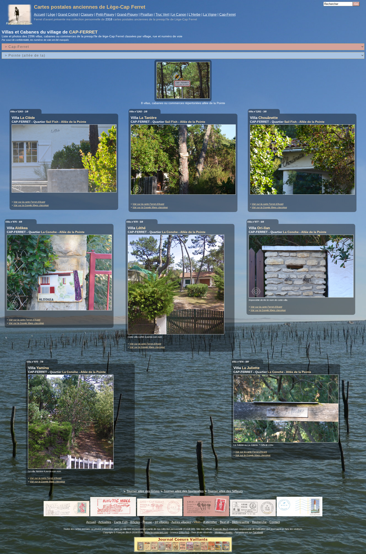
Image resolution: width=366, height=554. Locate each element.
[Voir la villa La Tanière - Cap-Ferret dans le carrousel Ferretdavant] (184, 193)
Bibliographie (240, 522)
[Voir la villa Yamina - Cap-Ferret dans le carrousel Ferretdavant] (72, 467)
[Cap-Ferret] (183, 97)
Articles (135, 522)
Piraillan (146, 14)
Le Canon (178, 14)
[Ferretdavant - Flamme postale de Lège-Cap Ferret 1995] (206, 515)
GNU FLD (184, 532)
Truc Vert (162, 14)
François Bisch (220, 529)
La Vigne (210, 14)
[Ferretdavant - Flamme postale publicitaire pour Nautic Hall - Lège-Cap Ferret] (113, 515)
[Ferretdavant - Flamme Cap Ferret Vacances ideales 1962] (66, 515)
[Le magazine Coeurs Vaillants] (183, 550)
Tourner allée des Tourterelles (184, 491)
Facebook (258, 532)
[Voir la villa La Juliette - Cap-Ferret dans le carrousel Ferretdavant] (287, 441)
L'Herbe (195, 14)
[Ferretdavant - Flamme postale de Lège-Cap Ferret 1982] (160, 515)
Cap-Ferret (227, 14)
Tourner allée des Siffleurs (225, 491)
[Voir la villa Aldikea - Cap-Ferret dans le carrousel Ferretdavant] (60, 309)
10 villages (162, 522)
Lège (51, 14)
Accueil (39, 14)
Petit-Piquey (105, 14)
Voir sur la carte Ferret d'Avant (29, 202)
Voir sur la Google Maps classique (31, 205)
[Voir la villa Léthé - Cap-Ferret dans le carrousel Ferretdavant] (177, 333)
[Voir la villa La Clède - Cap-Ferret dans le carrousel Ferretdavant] (65, 191)
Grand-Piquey (127, 14)
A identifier (210, 522)
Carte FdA (121, 522)
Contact (274, 522)
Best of (224, 522)
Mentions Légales (224, 532)
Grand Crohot (68, 14)
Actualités (104, 522)
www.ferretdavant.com (156, 532)
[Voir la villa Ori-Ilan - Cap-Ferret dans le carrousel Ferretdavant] (302, 296)
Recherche (259, 522)
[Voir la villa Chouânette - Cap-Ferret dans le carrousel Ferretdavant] (303, 193)
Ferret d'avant (43, 19)
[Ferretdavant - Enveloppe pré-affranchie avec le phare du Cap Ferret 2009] (299, 515)
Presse (147, 522)
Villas (197, 522)
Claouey (87, 14)
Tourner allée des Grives (143, 491)
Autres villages (181, 522)
